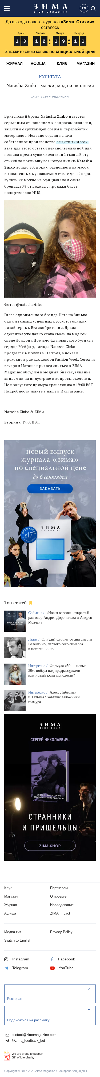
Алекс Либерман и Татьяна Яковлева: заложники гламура (54, 697)
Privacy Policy (61, 932)
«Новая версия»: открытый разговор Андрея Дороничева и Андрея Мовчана (60, 617)
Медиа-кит (12, 932)
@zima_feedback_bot (27, 1041)
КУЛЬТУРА (50, 76)
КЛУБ (62, 63)
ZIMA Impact (60, 913)
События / (36, 613)
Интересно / (38, 666)
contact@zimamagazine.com (33, 1035)
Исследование (62, 905)
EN (84, 8)
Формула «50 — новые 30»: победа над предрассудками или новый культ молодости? (57, 670)
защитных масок (71, 141)
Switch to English (17, 940)
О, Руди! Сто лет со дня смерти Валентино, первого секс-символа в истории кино (60, 644)
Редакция (60, 96)
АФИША (38, 63)
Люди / (34, 639)
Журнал (10, 905)
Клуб (8, 888)
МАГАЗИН (86, 63)
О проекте (58, 896)
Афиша (10, 913)
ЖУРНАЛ (14, 63)
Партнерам (59, 888)
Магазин (11, 896)
